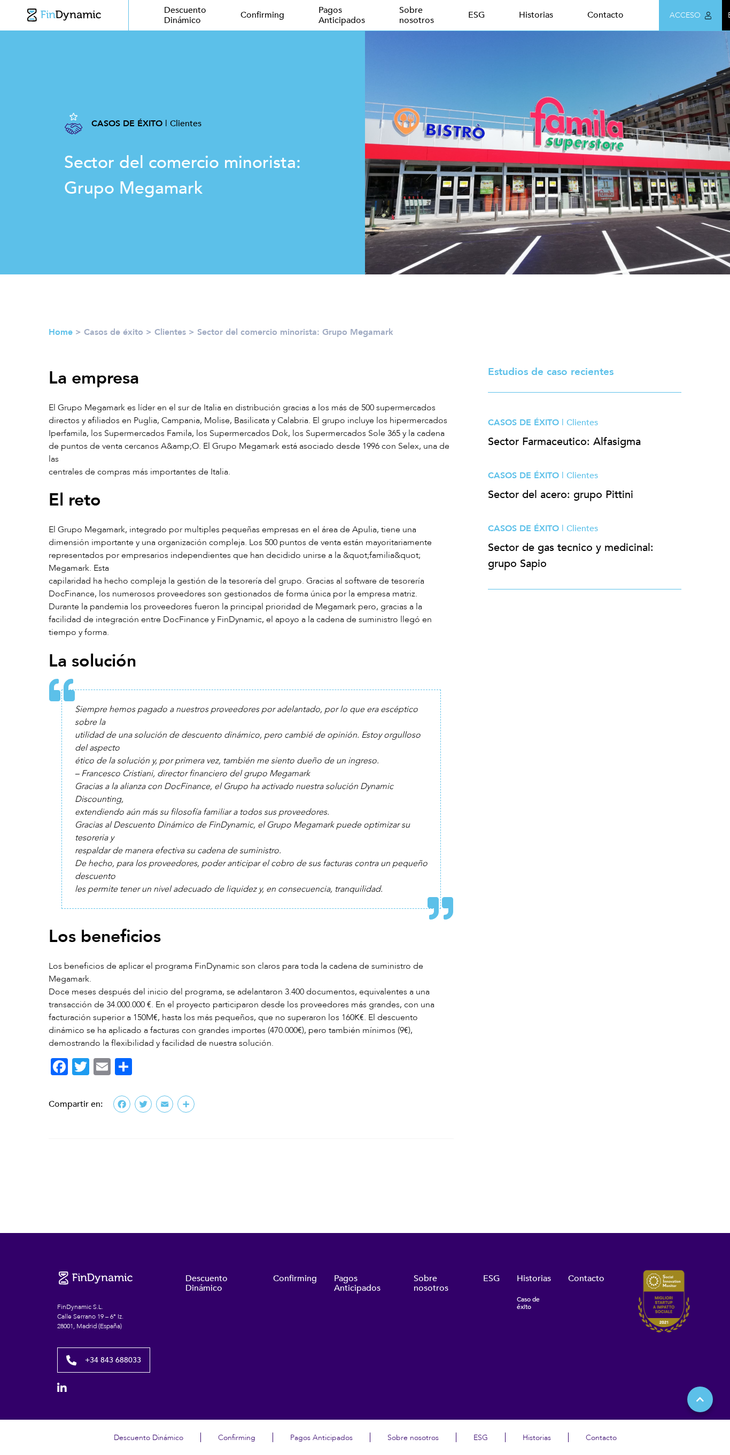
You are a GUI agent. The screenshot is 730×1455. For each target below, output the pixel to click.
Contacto (605, 15)
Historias (536, 15)
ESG (476, 15)
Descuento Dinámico (185, 15)
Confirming (262, 15)
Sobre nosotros (416, 15)
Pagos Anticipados (342, 15)
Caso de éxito (528, 1303)
